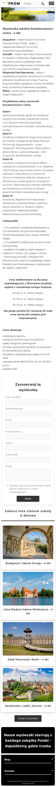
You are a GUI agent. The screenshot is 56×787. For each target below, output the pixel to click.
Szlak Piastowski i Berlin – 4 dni (28, 659)
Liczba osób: (11, 454)
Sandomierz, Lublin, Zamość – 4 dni (28, 705)
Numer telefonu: (13, 431)
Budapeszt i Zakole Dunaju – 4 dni (28, 563)
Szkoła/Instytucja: (14, 408)
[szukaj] (42, 4)
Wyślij (28, 498)
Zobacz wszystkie (28, 718)
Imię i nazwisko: (13, 397)
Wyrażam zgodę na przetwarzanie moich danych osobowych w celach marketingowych (30, 488)
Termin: (9, 443)
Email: (8, 420)
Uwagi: (8, 466)
